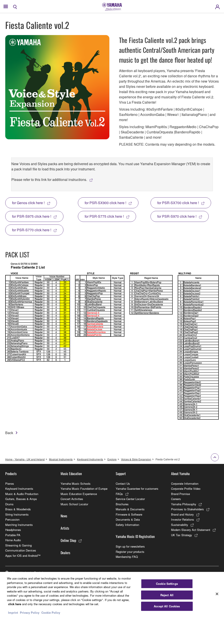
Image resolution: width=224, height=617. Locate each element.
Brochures (122, 504)
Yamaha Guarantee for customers (137, 488)
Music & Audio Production (21, 494)
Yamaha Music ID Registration (135, 536)
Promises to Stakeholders (187, 509)
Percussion (12, 519)
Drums (9, 504)
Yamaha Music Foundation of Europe (84, 488)
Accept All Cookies (167, 606)
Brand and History (182, 514)
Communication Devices (20, 550)
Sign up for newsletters (130, 546)
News (64, 515)
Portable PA (12, 535)
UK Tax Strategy (181, 535)
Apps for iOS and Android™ (22, 555)
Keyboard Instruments (90, 459)
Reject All (166, 595)
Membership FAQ (127, 557)
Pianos (9, 483)
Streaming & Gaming (18, 545)
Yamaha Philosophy (183, 504)
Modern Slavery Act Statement (190, 530)
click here (14, 604)
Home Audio (13, 540)
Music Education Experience (79, 494)
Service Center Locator (130, 499)
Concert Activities (72, 499)
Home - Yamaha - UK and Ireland (25, 459)
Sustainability (179, 525)
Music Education (71, 473)
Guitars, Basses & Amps (21, 499)
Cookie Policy (50, 612)
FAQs (119, 494)
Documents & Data (128, 519)
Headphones (13, 530)
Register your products (130, 552)
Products (11, 473)
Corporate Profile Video (185, 488)
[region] (112, 594)
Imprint (13, 612)
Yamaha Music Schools (76, 483)
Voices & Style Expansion (136, 459)
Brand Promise (180, 494)
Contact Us (123, 483)
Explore (112, 459)
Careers (176, 499)
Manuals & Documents (130, 509)
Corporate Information (184, 483)
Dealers (65, 552)
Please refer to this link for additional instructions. (49, 179)
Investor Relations (182, 519)
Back (9, 432)
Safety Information (127, 525)
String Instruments (17, 514)
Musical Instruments (61, 459)
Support (121, 473)
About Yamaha (180, 473)
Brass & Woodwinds (18, 509)
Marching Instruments (19, 525)
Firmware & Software (129, 514)
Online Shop (68, 540)
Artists (65, 528)
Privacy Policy (29, 612)
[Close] (217, 594)
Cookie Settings (167, 584)
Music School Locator (74, 504)
